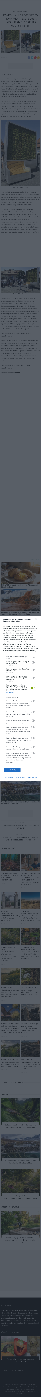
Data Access (20, 777)
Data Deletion (8, 777)
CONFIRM (12, 770)
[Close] (37, 620)
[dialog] (20, 698)
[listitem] (20, 657)
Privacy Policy (32, 777)
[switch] (33, 662)
